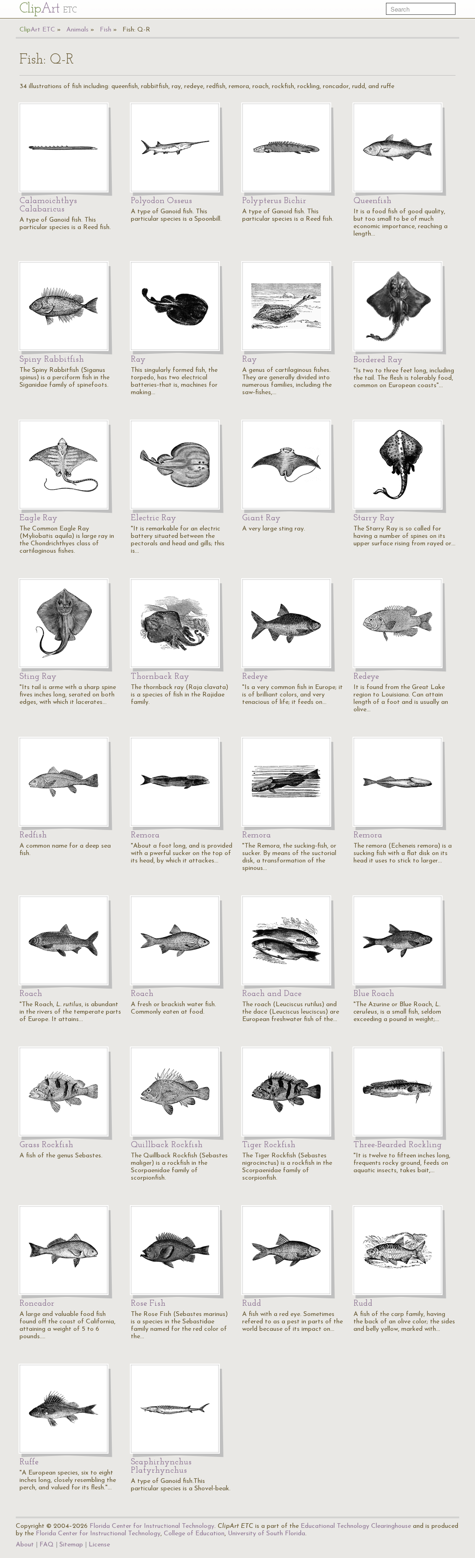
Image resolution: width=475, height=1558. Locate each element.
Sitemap (71, 1544)
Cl (48, 9)
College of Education (194, 1533)
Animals (77, 29)
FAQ (46, 1544)
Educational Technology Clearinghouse (356, 1526)
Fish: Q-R (136, 29)
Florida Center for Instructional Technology (152, 1526)
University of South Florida (266, 1533)
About (25, 1544)
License (99, 1544)
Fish (105, 29)
